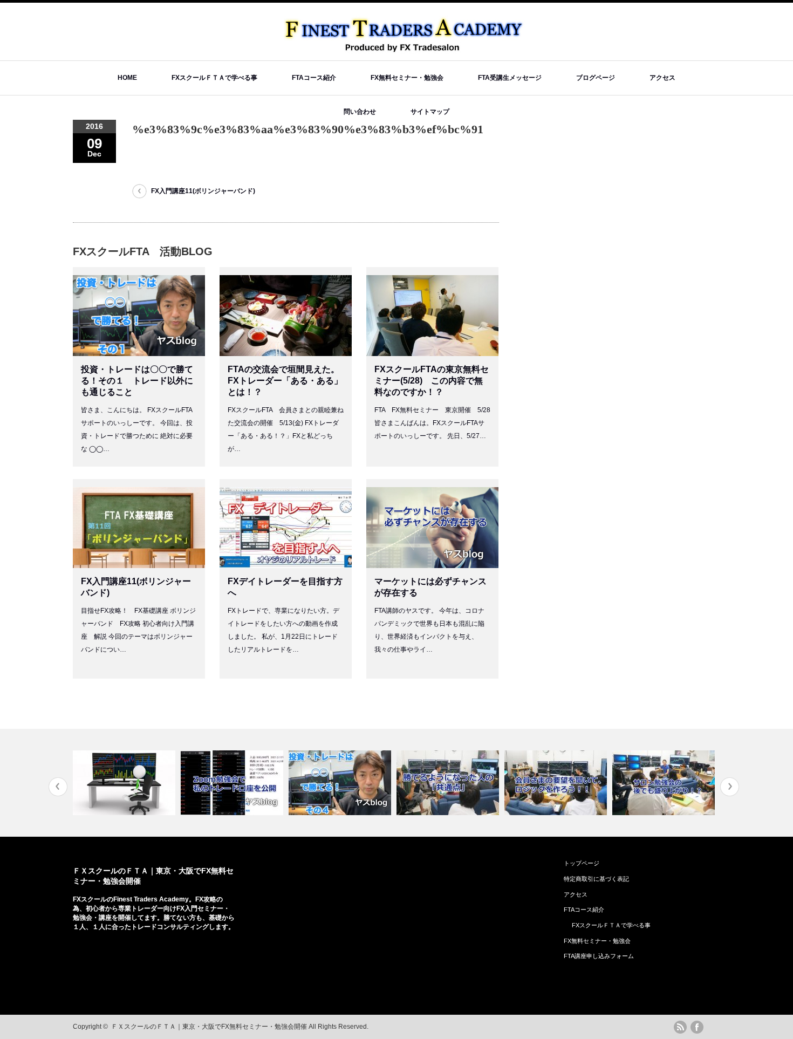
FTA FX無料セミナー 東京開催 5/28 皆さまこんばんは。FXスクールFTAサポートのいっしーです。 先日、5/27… (432, 423)
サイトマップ (430, 111)
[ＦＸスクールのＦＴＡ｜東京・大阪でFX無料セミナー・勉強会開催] (405, 48)
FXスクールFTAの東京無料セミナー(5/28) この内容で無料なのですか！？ (431, 381)
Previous (58, 786)
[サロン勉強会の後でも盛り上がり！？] (664, 782)
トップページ (581, 863)
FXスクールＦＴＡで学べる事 (214, 77)
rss (680, 1027)
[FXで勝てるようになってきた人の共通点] (449, 782)
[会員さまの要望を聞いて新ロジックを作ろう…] (557, 782)
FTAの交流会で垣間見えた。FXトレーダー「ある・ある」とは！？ (285, 381)
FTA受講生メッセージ (510, 77)
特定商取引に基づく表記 (596, 879)
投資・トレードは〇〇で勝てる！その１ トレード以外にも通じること (137, 381)
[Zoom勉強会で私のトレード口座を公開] (233, 782)
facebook (697, 1027)
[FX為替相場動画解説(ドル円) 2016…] (125, 782)
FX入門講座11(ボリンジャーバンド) (203, 191)
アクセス (662, 77)
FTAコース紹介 (314, 77)
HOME (127, 77)
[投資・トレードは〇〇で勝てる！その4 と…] (341, 782)
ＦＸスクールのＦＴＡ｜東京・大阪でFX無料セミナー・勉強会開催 (209, 1026)
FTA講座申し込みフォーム (599, 956)
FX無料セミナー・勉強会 (407, 77)
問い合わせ (360, 111)
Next (729, 786)
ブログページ (595, 77)
